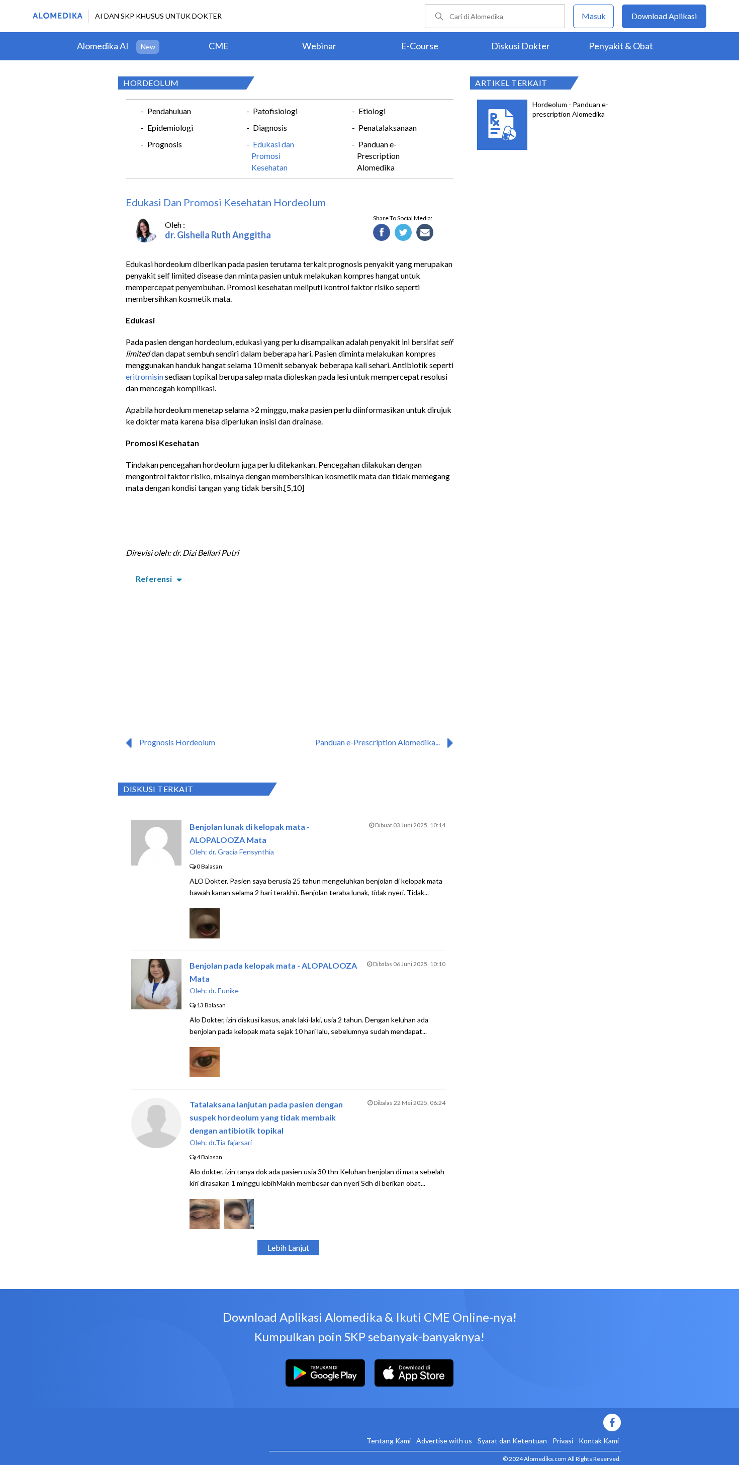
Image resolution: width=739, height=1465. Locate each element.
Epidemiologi (170, 127)
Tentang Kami (388, 1440)
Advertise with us (444, 1440)
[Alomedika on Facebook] (445, 1422)
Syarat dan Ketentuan (512, 1440)
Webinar (319, 45)
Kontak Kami (599, 1440)
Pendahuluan (169, 111)
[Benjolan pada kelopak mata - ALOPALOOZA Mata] (156, 1006)
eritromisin (144, 376)
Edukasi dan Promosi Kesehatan (272, 155)
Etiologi (372, 111)
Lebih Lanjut (288, 1247)
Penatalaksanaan (387, 127)
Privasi (562, 1440)
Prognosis (164, 144)
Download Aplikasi (664, 16)
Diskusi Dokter (520, 45)
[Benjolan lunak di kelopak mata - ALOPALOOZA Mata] (156, 862)
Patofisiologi (275, 111)
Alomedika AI (103, 45)
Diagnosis (270, 127)
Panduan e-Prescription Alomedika (378, 155)
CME (219, 45)
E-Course (419, 45)
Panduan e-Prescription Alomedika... (377, 742)
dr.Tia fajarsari (230, 1142)
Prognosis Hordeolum (177, 742)
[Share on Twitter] (403, 233)
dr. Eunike (224, 990)
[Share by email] (425, 233)
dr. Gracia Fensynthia (241, 851)
